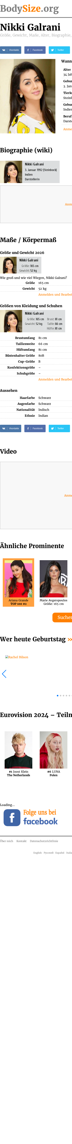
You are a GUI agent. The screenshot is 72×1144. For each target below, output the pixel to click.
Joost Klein (18, 773)
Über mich (6, 841)
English (37, 852)
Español (59, 852)
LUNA (53, 773)
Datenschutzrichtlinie (44, 841)
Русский (49, 852)
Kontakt (21, 841)
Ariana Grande (18, 602)
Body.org (29, 8)
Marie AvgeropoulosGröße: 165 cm (53, 602)
